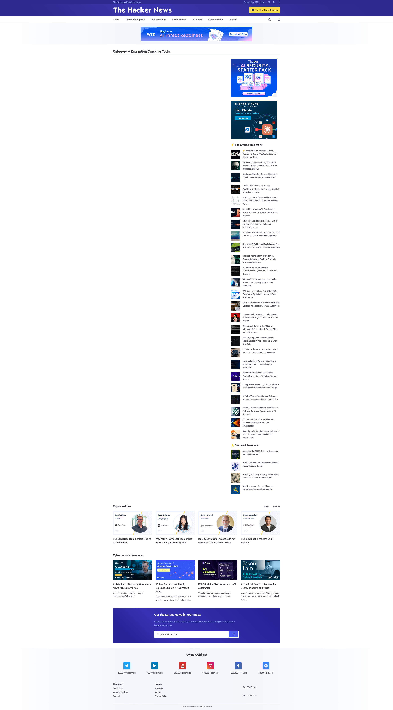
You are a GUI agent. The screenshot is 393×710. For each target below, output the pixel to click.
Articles (276, 506)
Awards (233, 19)
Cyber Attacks (179, 19)
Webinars (197, 19)
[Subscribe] (233, 634)
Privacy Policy (161, 696)
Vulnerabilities (158, 19)
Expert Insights (216, 19)
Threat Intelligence (135, 19)
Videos (266, 506)
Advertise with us (120, 692)
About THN (118, 688)
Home (116, 19)
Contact (116, 696)
